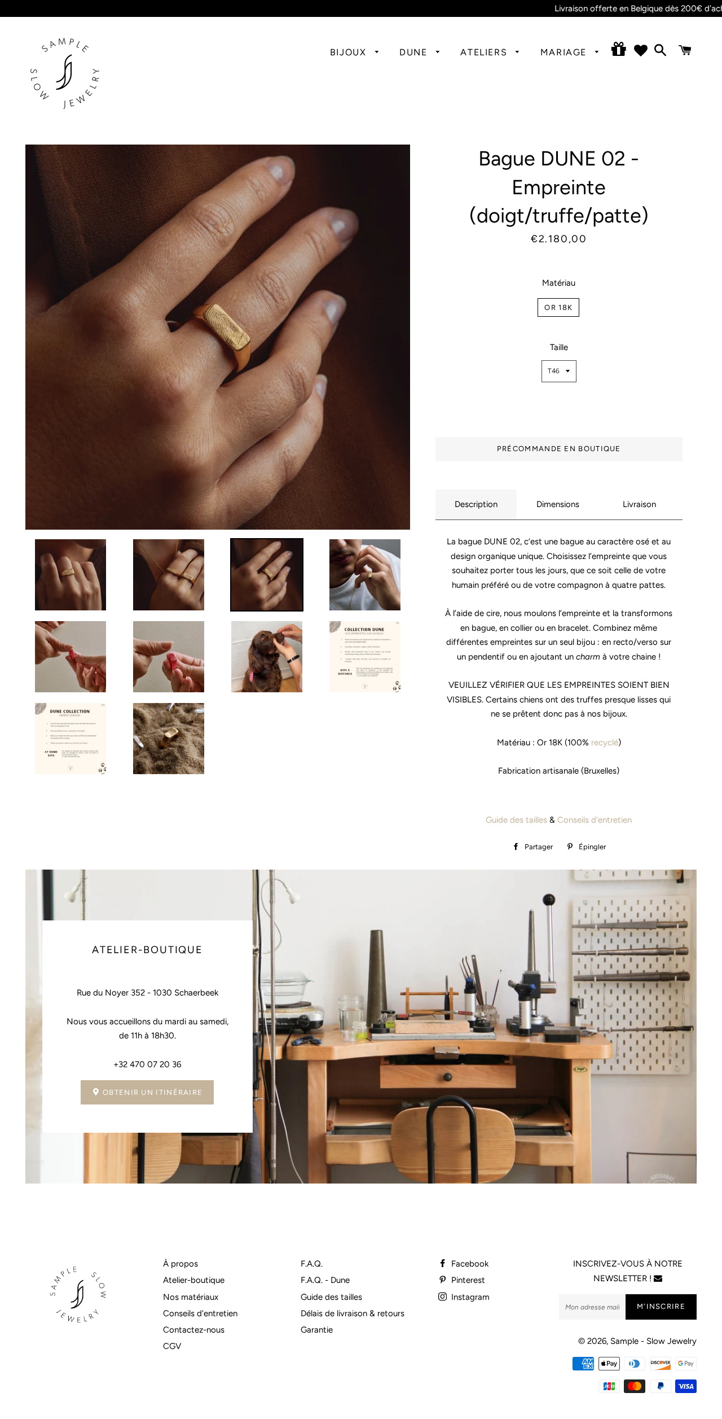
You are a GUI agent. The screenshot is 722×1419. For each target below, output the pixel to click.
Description (476, 504)
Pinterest (467, 1280)
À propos (180, 1264)
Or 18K (558, 307)
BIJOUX (349, 52)
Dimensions (557, 504)
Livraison (639, 504)
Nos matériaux (190, 1297)
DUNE (414, 52)
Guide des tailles (516, 820)
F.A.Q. (312, 1264)
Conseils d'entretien (594, 820)
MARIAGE (565, 52)
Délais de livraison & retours (352, 1313)
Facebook (468, 1264)
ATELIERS (485, 52)
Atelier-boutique (193, 1280)
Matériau (558, 283)
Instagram (469, 1297)
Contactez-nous (193, 1330)
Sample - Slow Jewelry (653, 1341)
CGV (172, 1346)
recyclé (603, 742)
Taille (559, 347)
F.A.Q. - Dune (325, 1280)
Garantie (317, 1330)
